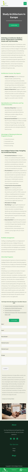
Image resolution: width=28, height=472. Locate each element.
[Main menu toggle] (25, 3)
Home (14, 448)
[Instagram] (14, 439)
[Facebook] (11, 439)
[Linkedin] (17, 439)
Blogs (14, 450)
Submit (5, 368)
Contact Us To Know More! (8, 399)
